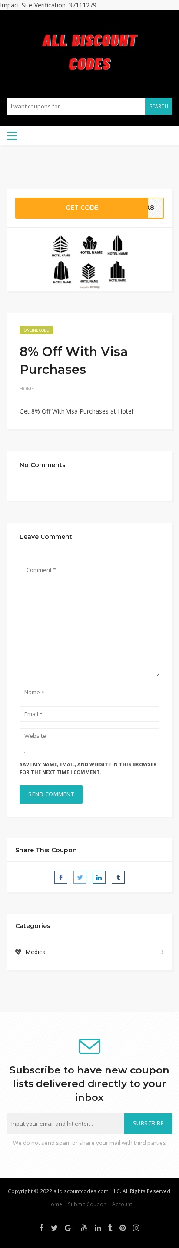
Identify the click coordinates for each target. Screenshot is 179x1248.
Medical (36, 952)
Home (27, 388)
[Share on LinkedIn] (99, 877)
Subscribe (148, 1123)
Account (122, 1204)
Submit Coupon (87, 1204)
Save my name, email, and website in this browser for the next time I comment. (88, 768)
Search (158, 106)
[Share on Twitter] (79, 877)
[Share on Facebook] (60, 877)
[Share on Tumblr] (118, 877)
